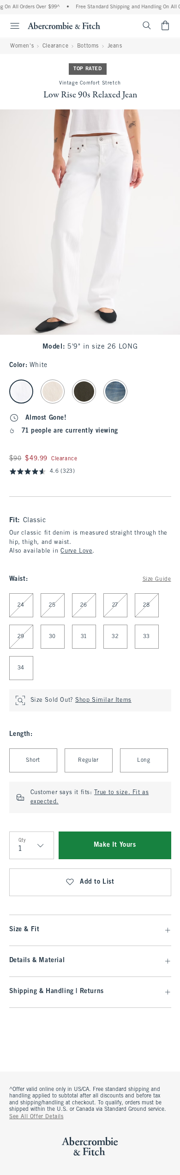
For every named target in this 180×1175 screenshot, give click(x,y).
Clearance (55, 46)
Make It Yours (115, 845)
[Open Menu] (11, 26)
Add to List (97, 882)
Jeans (115, 46)
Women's (22, 46)
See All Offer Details (36, 1117)
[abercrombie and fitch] (64, 25)
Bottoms (88, 46)
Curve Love (76, 551)
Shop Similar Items (103, 700)
